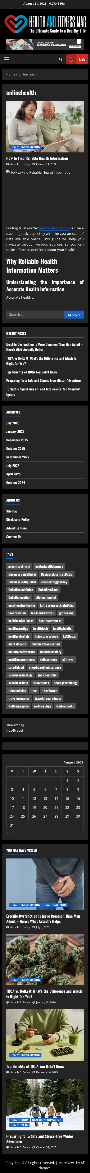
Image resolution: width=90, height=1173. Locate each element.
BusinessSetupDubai (22, 581)
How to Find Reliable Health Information (45, 127)
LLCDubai (69, 636)
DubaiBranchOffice (20, 589)
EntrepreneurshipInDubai (57, 605)
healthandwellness (20, 620)
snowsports (41, 682)
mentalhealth (17, 643)
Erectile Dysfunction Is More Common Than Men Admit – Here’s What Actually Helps (43, 918)
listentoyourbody (46, 636)
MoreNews (66, 1162)
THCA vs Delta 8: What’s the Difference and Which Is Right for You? (44, 993)
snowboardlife (47, 675)
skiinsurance (48, 659)
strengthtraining (65, 682)
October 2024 (15, 482)
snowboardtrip (18, 682)
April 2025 (13, 473)
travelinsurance (19, 698)
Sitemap (11, 511)
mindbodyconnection (46, 643)
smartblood (16, 667)
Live (82, 59)
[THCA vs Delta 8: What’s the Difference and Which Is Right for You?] (45, 960)
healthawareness (50, 620)
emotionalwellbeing (21, 605)
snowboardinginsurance (45, 667)
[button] (6, 59)
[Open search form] (60, 59)
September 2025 (17, 456)
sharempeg (15, 725)
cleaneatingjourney (54, 581)
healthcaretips (18, 628)
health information (54, 228)
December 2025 (17, 439)
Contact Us (13, 536)
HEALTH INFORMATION (25, 147)
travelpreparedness (48, 698)
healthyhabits (62, 628)
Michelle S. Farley (19, 164)
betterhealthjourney (49, 566)
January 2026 (15, 431)
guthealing (66, 612)
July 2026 (12, 422)
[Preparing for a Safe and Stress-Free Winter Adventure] (45, 1104)
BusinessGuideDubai (22, 574)
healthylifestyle (19, 636)
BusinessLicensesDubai (56, 574)
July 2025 (12, 465)
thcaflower (49, 690)
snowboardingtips (20, 675)
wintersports (65, 706)
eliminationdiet (46, 597)
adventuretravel (19, 566)
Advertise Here (16, 528)
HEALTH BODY (19, 1120)
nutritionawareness (21, 659)
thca (34, 690)
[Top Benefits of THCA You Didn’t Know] (45, 1035)
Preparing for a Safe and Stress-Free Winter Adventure (43, 380)
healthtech (40, 628)
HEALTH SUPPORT (55, 905)
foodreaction (17, 612)
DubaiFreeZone (48, 589)
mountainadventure (21, 651)
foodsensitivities (42, 612)
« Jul (9, 832)
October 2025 (15, 448)
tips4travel (14, 730)
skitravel (68, 659)
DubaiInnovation (19, 597)
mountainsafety (50, 651)
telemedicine (17, 690)
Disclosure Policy (18, 519)
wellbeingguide (18, 706)
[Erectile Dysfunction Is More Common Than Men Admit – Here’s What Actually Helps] (45, 884)
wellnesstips (42, 706)
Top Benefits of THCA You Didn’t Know (31, 372)
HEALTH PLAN (19, 1125)
